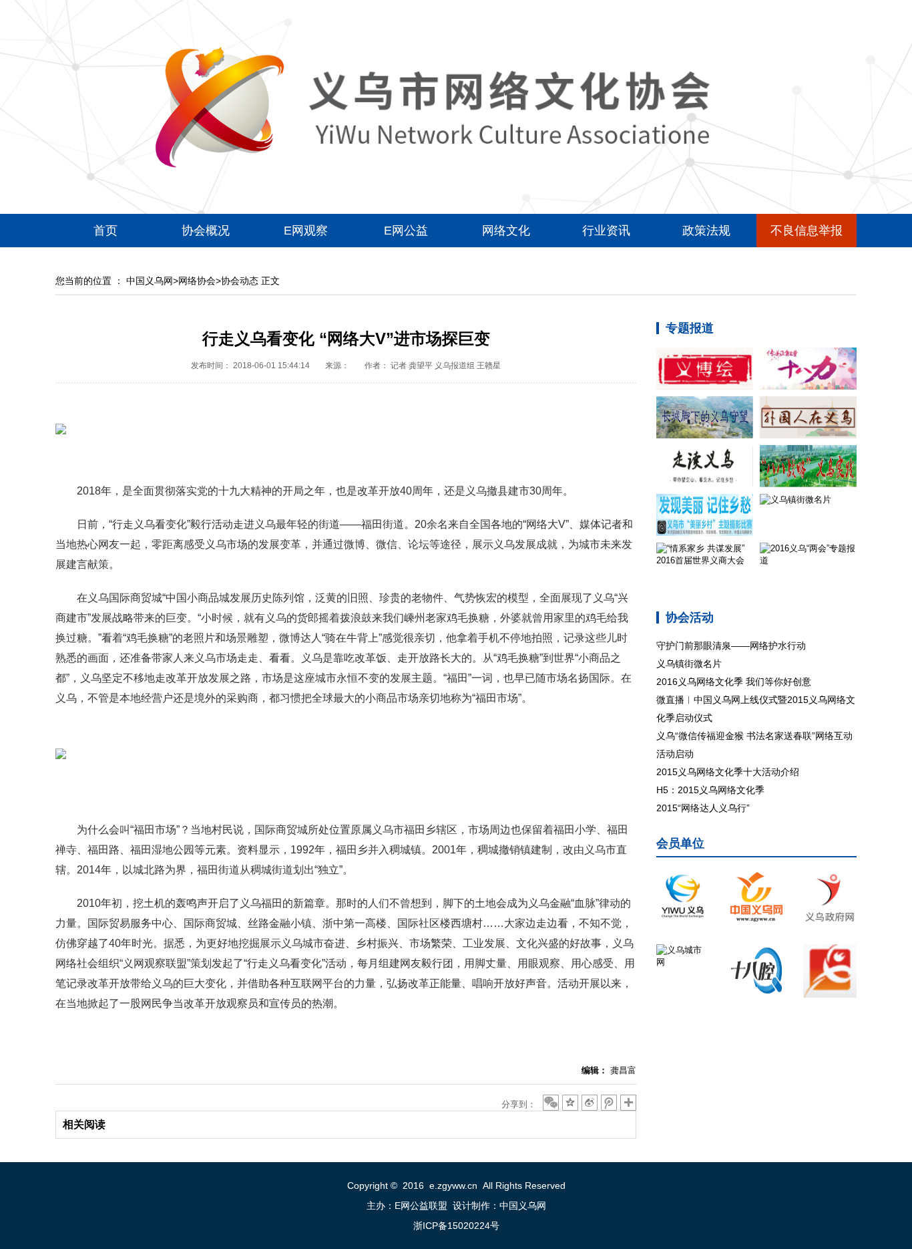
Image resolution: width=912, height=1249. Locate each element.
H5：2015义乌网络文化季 (710, 790)
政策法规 (706, 230)
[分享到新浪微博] (590, 1103)
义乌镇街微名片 (689, 663)
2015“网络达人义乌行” (703, 808)
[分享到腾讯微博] (609, 1103)
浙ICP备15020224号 (456, 1225)
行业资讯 (606, 230)
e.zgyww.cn (453, 1185)
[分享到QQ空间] (570, 1103)
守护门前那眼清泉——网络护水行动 (731, 645)
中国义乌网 (149, 280)
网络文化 (506, 230)
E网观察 (306, 230)
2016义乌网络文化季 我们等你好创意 (733, 681)
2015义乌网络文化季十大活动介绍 (727, 772)
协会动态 (239, 280)
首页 (105, 230)
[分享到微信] (551, 1103)
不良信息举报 (806, 230)
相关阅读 (84, 1124)
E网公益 (406, 230)
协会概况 (206, 230)
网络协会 (197, 280)
